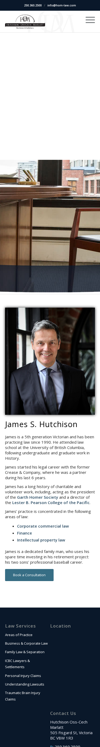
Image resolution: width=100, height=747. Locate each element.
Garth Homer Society (37, 497)
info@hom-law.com (61, 5)
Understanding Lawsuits (24, 684)
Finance (24, 533)
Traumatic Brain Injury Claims (22, 695)
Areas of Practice (19, 634)
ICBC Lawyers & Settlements (17, 663)
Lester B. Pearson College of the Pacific (51, 502)
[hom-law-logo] (25, 21)
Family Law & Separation (25, 651)
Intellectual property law (41, 540)
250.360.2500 (33, 5)
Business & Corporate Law (26, 643)
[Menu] (87, 19)
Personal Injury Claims (23, 675)
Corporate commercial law (43, 526)
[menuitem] (87, 19)
